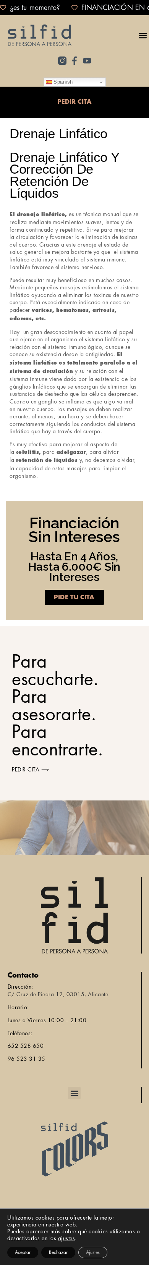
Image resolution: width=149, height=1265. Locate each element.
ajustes (66, 1238)
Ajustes (93, 1252)
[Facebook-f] (74, 60)
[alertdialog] (74, 7)
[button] (142, 35)
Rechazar (58, 1252)
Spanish (62, 82)
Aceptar (23, 1252)
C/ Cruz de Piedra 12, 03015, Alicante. (59, 994)
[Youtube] (87, 60)
